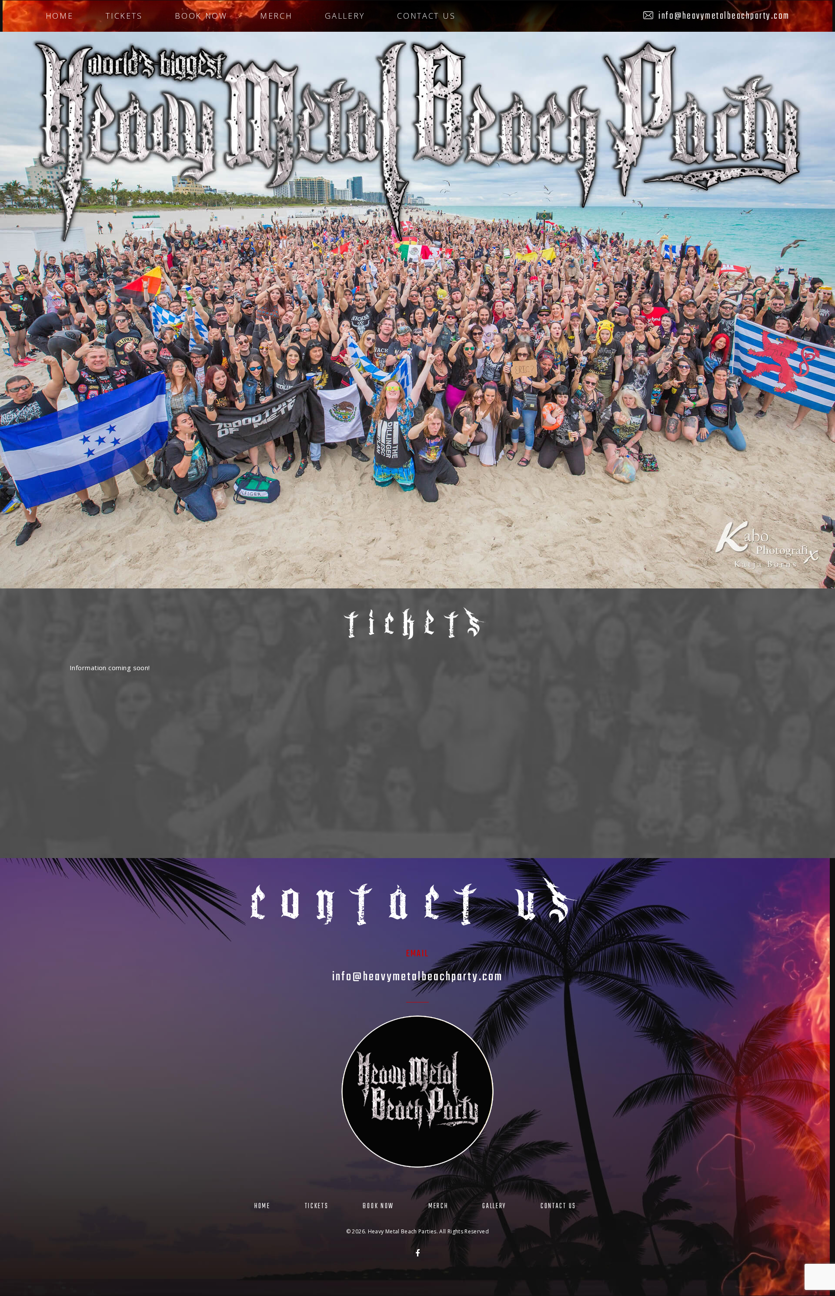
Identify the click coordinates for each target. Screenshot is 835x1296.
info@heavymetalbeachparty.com (724, 16)
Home (59, 15)
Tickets (124, 15)
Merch (276, 15)
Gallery (344, 15)
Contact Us (426, 15)
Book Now (201, 15)
